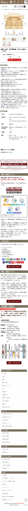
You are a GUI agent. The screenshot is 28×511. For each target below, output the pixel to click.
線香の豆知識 (5, 436)
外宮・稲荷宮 (5, 400)
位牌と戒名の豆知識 (7, 426)
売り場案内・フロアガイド (8, 478)
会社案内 (4, 475)
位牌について (5, 423)
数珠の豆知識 (5, 433)
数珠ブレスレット (6, 385)
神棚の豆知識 (5, 439)
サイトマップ (5, 487)
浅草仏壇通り (5, 493)
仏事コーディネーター (7, 490)
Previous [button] (3, 23)
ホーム (2, 9)
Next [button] (25, 23)
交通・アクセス (13, 363)
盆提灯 (3, 404)
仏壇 (3, 376)
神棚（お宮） (7, 9)
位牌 (3, 379)
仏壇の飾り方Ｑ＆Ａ (7, 413)
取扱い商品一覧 (6, 407)
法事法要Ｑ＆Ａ (6, 462)
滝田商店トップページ (7, 499)
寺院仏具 (4, 391)
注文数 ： (11, 57)
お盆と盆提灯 (5, 449)
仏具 (3, 388)
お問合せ (4, 484)
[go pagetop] (25, 505)
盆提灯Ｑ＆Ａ (5, 452)
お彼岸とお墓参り (6, 465)
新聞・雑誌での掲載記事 (8, 496)
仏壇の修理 (5, 420)
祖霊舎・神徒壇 (6, 397)
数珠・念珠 (5, 382)
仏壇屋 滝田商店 (20, 503)
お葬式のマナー (6, 468)
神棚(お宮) (4, 394)
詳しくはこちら (13, 266)
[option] (14, 23)
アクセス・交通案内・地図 (8, 481)
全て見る (4, 373)
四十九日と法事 (6, 459)
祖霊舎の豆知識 (6, 442)
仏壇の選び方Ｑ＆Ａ (7, 417)
